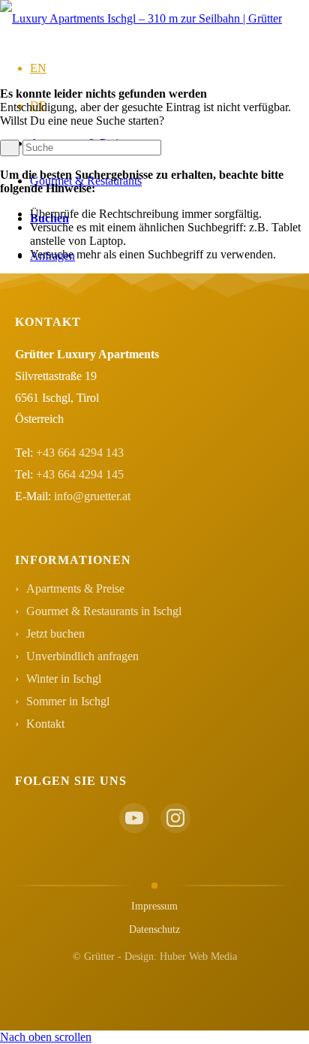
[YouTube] (134, 818)
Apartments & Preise (75, 588)
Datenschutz (154, 929)
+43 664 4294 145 (80, 474)
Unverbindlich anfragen (82, 656)
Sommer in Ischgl (68, 701)
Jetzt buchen (55, 633)
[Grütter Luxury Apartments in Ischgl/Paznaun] (141, 18)
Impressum (154, 906)
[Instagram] (175, 818)
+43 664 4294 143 (80, 452)
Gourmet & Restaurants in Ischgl (104, 611)
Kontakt (45, 723)
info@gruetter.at (92, 496)
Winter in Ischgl (63, 678)
